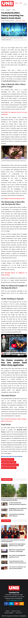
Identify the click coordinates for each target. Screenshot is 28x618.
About (8, 611)
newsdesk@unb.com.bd (14, 600)
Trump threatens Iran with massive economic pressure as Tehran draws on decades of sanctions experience (17, 562)
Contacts (18, 613)
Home (2, 10)
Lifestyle (8, 10)
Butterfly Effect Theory (8, 462)
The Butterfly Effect (7, 459)
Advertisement (9, 613)
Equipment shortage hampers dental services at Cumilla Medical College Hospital (17, 545)
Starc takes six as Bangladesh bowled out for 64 (17, 556)
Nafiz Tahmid (21, 20)
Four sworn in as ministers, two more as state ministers (17, 567)
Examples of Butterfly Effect (10, 464)
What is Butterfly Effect (9, 467)
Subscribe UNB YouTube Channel (12, 456)
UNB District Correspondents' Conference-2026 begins (17, 550)
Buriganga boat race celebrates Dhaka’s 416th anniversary (18, 509)
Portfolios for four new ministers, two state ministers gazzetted (13, 540)
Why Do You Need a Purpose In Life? (14, 198)
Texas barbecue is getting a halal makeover (16, 515)
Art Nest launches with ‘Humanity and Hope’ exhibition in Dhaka (17, 503)
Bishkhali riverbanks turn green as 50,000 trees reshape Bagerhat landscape (14, 499)
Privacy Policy (16, 611)
